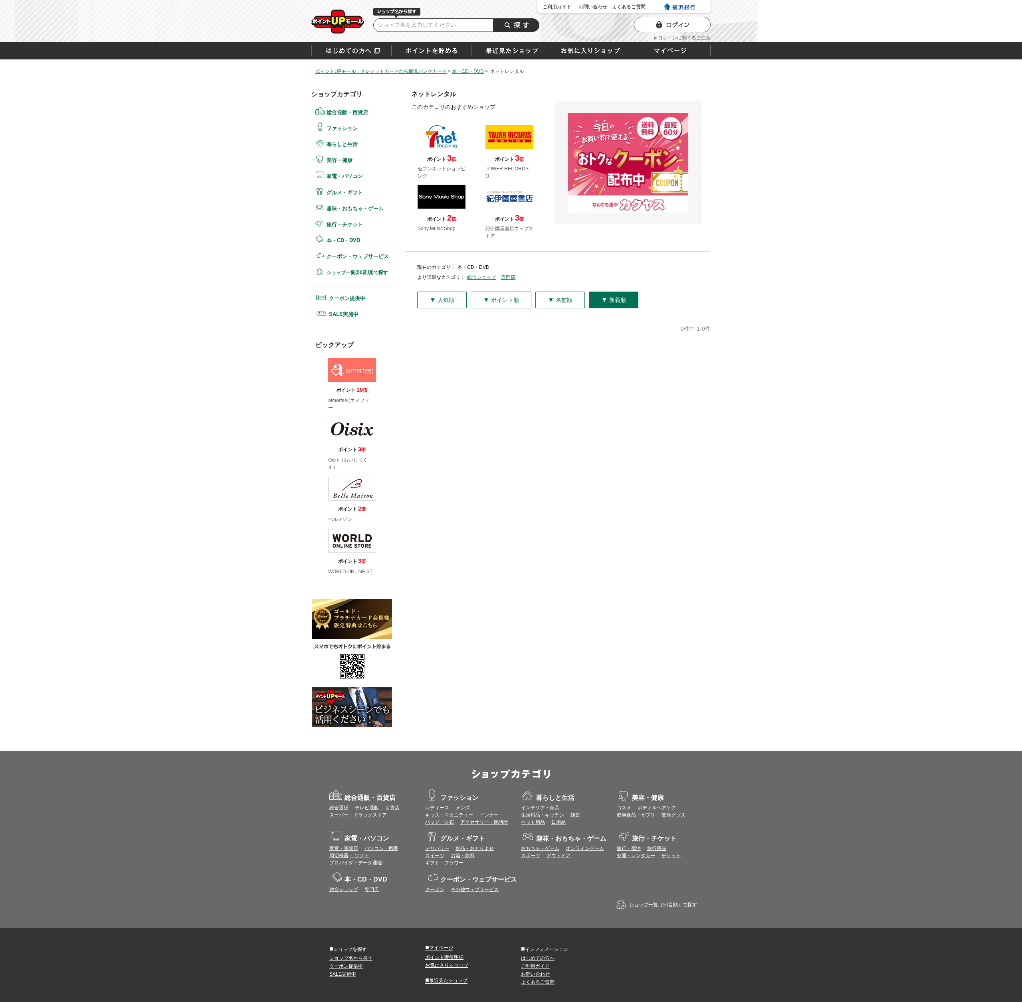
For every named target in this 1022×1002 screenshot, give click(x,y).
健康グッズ (673, 815)
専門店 (508, 277)
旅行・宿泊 (629, 848)
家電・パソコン (345, 176)
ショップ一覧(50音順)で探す (357, 272)
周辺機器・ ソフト (349, 855)
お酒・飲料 (463, 855)
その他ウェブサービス (475, 889)
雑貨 (575, 815)
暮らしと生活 (342, 144)
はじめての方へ (351, 50)
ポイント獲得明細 (444, 957)
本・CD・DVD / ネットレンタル (337, 22)
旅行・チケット (345, 224)
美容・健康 (340, 160)
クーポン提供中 (347, 298)
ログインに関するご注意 (684, 38)
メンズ (463, 808)
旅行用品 (656, 848)
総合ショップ (481, 277)
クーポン (434, 889)
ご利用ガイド (557, 7)
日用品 (558, 822)
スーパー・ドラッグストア (358, 815)
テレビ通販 (367, 808)
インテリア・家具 (540, 808)
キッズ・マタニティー (449, 815)
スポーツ (530, 855)
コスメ (624, 808)
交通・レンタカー (636, 855)
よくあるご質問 (629, 7)
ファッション (342, 128)
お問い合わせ (592, 7)
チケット (671, 855)
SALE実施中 (343, 314)
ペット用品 (533, 822)
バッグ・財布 (439, 822)
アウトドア (558, 855)
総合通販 (339, 808)
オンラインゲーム (585, 848)
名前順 (560, 299)
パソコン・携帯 (381, 848)
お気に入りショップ (446, 965)
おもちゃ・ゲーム (540, 848)
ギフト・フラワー (444, 863)
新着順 (613, 299)
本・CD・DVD (343, 240)
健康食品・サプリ (636, 815)
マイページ (439, 947)
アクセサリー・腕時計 (484, 822)
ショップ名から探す (350, 958)
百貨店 (392, 808)
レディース (437, 808)
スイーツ (434, 855)
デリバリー (437, 848)
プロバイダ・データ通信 (355, 863)
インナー (489, 815)
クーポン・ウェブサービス (358, 256)
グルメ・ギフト (345, 192)
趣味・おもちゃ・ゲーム (355, 208)
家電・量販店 (343, 848)
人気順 (442, 299)
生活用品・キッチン (542, 815)
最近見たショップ (446, 980)
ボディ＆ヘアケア (657, 808)
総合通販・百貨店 (347, 112)
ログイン (672, 24)
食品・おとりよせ (475, 848)
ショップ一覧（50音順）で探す (663, 904)
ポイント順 (501, 299)
